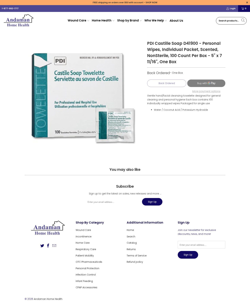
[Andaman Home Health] (19, 21)
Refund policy (135, 262)
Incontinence (83, 236)
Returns (131, 249)
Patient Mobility (85, 255)
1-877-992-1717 (10, 8)
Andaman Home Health (48, 299)
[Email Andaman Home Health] (54, 246)
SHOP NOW (151, 2)
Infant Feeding (84, 281)
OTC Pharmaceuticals (89, 262)
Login (233, 8)
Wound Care (83, 230)
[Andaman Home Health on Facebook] (48, 246)
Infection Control (86, 274)
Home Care (83, 243)
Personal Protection (87, 268)
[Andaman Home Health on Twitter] (42, 246)
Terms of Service (137, 255)
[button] (79, 21)
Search (131, 236)
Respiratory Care (86, 249)
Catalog (132, 243)
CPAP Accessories (86, 287)
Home (130, 230)
